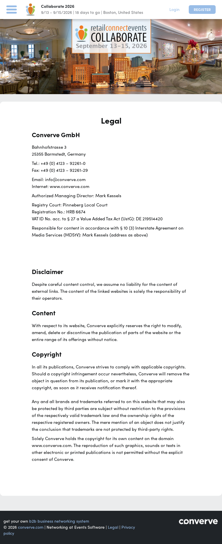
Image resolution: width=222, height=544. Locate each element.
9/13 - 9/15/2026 (56, 12)
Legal (113, 527)
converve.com (30, 527)
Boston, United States (123, 12)
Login (174, 9)
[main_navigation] (11, 9)
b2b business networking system (59, 521)
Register (202, 9)
